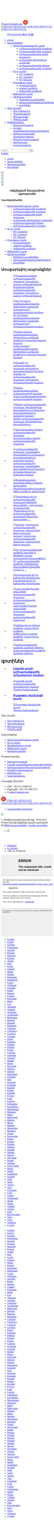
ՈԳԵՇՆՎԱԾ (20, 119)
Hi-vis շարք (19, 71)
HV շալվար (26, 77)
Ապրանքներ (15, 43)
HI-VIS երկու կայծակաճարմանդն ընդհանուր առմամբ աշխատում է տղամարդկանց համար (28, 321)
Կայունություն (22, 145)
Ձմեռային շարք (23, 94)
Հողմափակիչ (27, 85)
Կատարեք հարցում (19, 809)
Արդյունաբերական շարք (29, 45)
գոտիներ (25, 105)
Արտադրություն (23, 125)
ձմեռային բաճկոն (30, 91)
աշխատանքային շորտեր (35, 68)
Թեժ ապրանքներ (16, 825)
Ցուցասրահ (20, 117)
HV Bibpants (25, 80)
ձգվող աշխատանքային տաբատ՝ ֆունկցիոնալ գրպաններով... (28, 422)
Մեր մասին (14, 108)
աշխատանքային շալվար (35, 51)
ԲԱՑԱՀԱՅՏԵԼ (15, 122)
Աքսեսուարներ (22, 97)
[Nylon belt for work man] (30, 687)
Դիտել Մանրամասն (25, 689)
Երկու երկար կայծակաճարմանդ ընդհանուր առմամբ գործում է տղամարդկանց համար (29, 352)
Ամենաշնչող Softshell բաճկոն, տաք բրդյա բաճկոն (26, 637)
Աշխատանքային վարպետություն (28, 767)
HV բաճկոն (26, 74)
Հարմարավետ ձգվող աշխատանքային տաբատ (26, 441)
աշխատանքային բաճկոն (35, 48)
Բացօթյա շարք (22, 82)
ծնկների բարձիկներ (32, 99)
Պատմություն (21, 114)
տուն (10, 40)
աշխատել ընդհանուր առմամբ (32, 220)
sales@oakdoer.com (13, 24)
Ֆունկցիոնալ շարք (19, 745)
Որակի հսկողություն (26, 139)
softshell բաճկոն (28, 88)
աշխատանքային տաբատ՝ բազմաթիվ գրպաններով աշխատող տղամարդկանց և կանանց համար (29, 469)
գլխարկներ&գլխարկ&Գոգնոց (32, 260)
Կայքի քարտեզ (37, 825)
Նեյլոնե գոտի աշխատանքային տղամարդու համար (28, 672)
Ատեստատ (20, 142)
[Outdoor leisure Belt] (30, 707)
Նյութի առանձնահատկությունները (29, 764)
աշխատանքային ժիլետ (34, 65)
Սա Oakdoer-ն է (21, 111)
